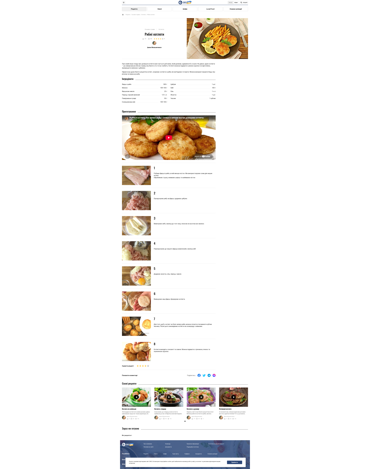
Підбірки (187, 454)
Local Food (210, 9)
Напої (160, 9)
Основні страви (136, 14)
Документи (168, 447)
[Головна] (123, 14)
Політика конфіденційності (216, 444)
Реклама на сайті (148, 447)
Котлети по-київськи (129, 409)
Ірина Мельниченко (132, 416)
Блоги (124, 460)
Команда (167, 444)
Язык (236, 2)
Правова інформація (193, 444)
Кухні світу (175, 454)
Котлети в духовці (193, 409)
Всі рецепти (126, 435)
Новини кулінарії (236, 9)
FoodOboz (126, 454)
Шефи (185, 9)
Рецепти (134, 9)
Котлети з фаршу (160, 409)
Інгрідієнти (198, 454)
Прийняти (234, 462)
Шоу (123, 464)
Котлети (143, 14)
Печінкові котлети (225, 409)
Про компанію (148, 444)
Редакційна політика (193, 447)
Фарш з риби (126, 84)
